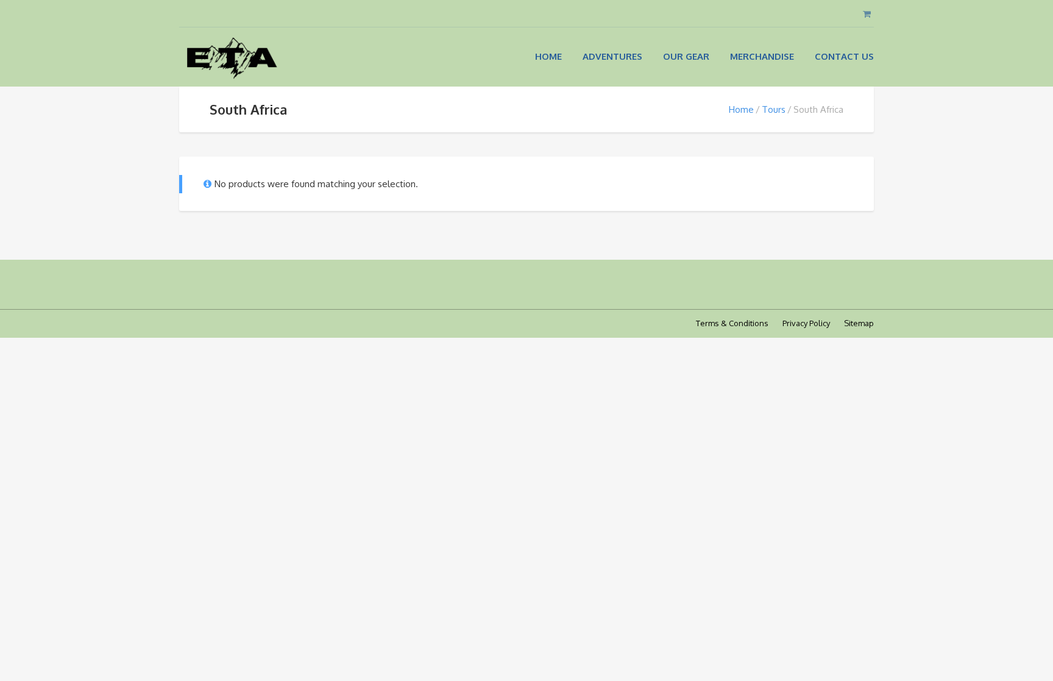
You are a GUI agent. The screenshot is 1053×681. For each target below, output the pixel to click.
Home (548, 56)
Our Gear (686, 56)
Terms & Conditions (732, 323)
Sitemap (859, 323)
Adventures (612, 56)
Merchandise (762, 56)
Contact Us (844, 56)
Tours (773, 109)
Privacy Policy (806, 323)
